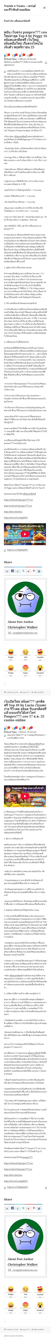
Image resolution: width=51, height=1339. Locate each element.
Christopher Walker (23, 627)
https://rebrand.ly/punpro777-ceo (18, 499)
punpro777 (26, 692)
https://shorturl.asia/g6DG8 (15, 517)
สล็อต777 (8, 86)
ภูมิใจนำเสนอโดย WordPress (13, 1336)
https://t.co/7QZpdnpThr (17, 550)
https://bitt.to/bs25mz (13, 511)
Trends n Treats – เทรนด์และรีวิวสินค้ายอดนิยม (20, 7)
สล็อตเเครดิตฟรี (20, 136)
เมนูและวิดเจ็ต (44, 7)
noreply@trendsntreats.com (25, 633)
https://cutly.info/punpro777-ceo (18, 505)
